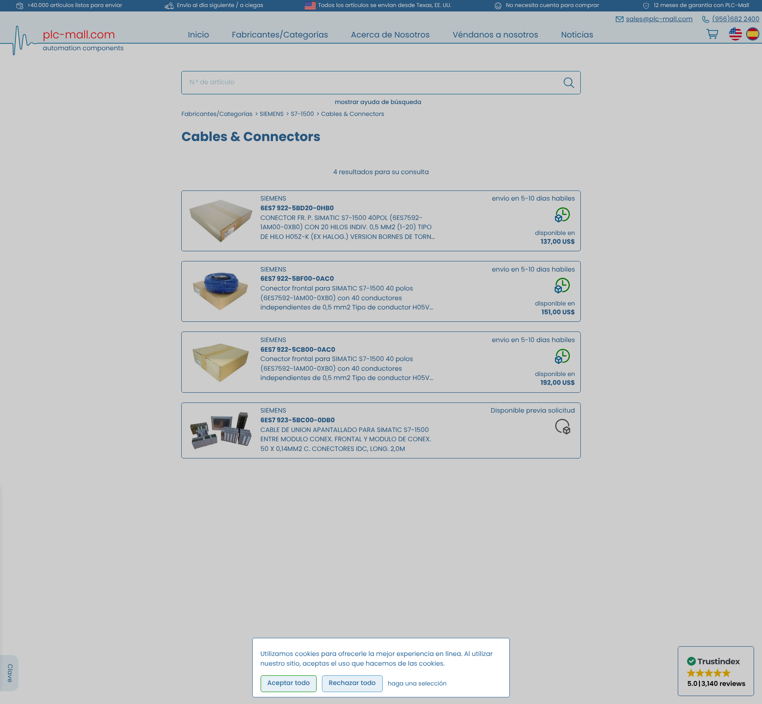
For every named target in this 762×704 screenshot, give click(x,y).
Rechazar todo (352, 683)
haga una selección (417, 683)
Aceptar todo (288, 683)
